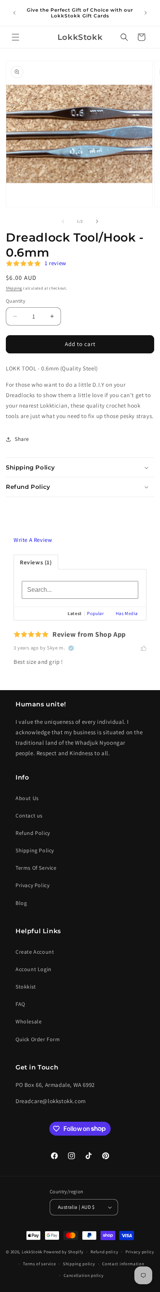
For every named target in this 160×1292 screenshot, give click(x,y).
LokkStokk (32, 1251)
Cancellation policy (83, 1275)
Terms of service (39, 1263)
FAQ (20, 1004)
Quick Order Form (38, 1039)
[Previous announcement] (14, 12)
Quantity (15, 301)
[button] (15, 37)
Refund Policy (33, 832)
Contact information (123, 1263)
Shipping (14, 288)
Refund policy (104, 1251)
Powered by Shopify (63, 1251)
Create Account (35, 951)
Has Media (127, 613)
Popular (95, 613)
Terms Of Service (36, 867)
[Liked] (143, 648)
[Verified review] (71, 648)
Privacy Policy (32, 885)
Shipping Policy (35, 850)
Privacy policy (139, 1251)
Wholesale (29, 1021)
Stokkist (26, 986)
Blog (21, 903)
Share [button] (22, 438)
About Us (27, 798)
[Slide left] (62, 221)
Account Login (34, 969)
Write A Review (33, 539)
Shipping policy (79, 1263)
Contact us (29, 815)
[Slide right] (97, 221)
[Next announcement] (145, 12)
